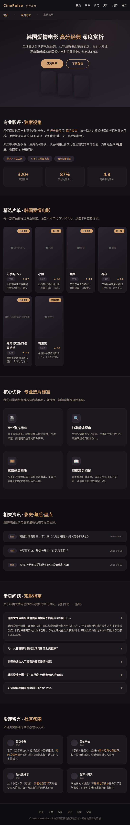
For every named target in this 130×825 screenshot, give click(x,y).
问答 (114, 5)
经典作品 (56, 131)
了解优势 (77, 63)
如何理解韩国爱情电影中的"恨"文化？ (65, 688)
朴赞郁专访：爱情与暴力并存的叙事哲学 (43, 550)
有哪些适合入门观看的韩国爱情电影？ (65, 661)
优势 (96, 5)
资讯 (105, 5)
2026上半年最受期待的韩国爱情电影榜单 (44, 565)
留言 (124, 5)
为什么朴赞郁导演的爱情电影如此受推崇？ (65, 648)
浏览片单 (52, 63)
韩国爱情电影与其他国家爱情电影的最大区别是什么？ (65, 618)
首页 (78, 5)
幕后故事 (71, 131)
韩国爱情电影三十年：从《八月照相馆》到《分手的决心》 (54, 536)
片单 (87, 5)
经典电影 (26, 15)
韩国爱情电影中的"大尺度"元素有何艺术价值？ (65, 674)
